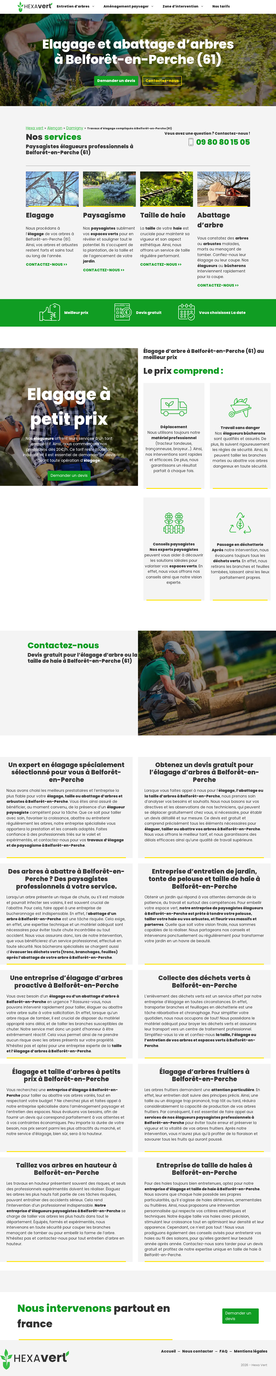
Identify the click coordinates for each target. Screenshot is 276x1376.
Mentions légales (250, 1351)
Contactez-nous (162, 80)
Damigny (74, 128)
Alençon (54, 128)
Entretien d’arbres (73, 6)
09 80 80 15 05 (223, 142)
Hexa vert (34, 128)
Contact (124, 20)
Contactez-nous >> (46, 264)
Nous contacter (197, 1351)
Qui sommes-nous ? (74, 20)
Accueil (168, 1351)
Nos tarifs (221, 6)
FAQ (104, 20)
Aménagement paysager (126, 6)
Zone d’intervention (180, 6)
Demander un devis (116, 80)
